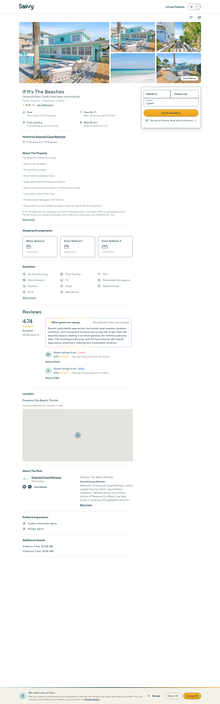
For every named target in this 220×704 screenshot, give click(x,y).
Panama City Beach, (32, 96)
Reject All (173, 696)
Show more (29, 219)
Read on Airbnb (52, 361)
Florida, (45, 96)
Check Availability (171, 113)
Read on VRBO (52, 377)
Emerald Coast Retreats (50, 136)
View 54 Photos (189, 78)
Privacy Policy (92, 699)
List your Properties (175, 6)
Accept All (192, 696)
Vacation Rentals (72, 96)
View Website (40, 487)
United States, (56, 96)
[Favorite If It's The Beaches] (191, 18)
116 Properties (38, 481)
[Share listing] (199, 18)
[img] (38, 335)
